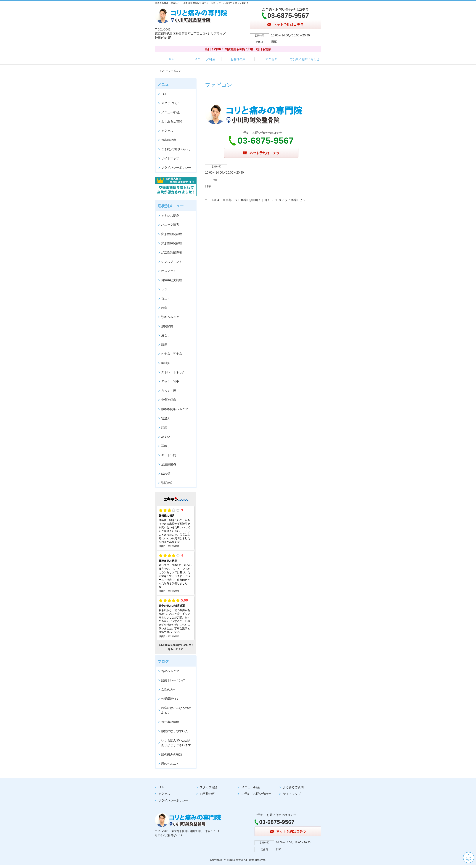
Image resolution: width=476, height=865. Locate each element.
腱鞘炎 (165, 363)
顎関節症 (167, 482)
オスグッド (168, 270)
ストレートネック (173, 372)
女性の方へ (168, 689)
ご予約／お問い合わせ (304, 59)
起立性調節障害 (171, 252)
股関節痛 (167, 326)
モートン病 (168, 455)
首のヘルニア (170, 671)
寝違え (165, 418)
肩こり (165, 335)
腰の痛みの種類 (171, 754)
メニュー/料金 (170, 112)
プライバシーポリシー (176, 167)
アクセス (271, 59)
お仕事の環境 (170, 722)
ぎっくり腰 (168, 390)
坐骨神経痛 (168, 399)
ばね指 (165, 473)
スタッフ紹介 (170, 103)
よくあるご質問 (171, 121)
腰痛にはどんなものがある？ (176, 710)
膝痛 (164, 344)
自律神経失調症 (171, 280)
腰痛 (164, 307)
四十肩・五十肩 (171, 353)
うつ (164, 289)
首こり (165, 298)
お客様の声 (238, 59)
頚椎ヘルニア (170, 316)
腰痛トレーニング (173, 680)
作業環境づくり (171, 698)
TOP (171, 59)
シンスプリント (171, 261)
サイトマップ (170, 158)
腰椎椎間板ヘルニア (174, 409)
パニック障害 (170, 224)
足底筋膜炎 (168, 464)
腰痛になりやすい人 (174, 731)
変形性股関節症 (171, 234)
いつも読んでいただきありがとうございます (176, 743)
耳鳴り (165, 445)
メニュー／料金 (204, 59)
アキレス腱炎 (170, 215)
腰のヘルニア (170, 763)
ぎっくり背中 (170, 381)
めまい (165, 436)
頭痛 (164, 427)
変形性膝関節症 (171, 243)
